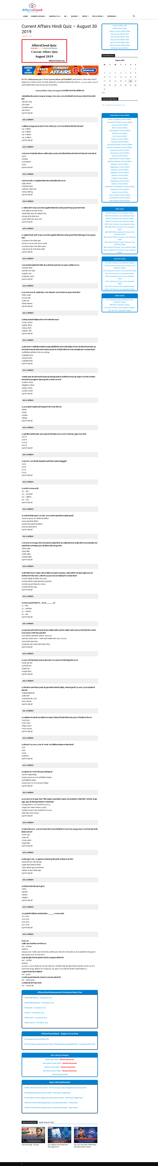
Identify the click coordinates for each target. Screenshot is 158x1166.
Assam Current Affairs (120, 125)
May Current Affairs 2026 (119, 40)
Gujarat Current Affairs (119, 139)
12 (115, 77)
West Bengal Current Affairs (119, 201)
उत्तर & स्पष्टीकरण (28, 120)
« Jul (103, 92)
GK (65, 16)
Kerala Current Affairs (120, 156)
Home (25, 16)
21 (126, 81)
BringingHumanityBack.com (115, 105)
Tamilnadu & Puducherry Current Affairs (120, 187)
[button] (133, 16)
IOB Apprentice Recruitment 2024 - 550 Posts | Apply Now (48, 1093)
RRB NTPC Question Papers (120, 305)
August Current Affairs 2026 (119, 31)
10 (104, 77)
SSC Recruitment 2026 (60, 1071)
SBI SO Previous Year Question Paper (119, 219)
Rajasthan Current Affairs (119, 181)
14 (126, 77)
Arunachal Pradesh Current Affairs (120, 122)
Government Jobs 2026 (60, 1063)
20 (121, 81)
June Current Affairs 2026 (119, 37)
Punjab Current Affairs (119, 178)
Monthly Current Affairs (120, 48)
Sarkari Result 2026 (59, 1075)
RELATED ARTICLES (29, 1122)
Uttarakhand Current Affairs (119, 198)
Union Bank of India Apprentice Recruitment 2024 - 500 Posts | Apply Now (54, 1098)
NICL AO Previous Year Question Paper (119, 273)
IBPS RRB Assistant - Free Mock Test (39, 1003)
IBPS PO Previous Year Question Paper (120, 221)
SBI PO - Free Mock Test (34, 1013)
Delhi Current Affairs (119, 133)
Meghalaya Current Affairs (120, 167)
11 (110, 77)
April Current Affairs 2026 (119, 42)
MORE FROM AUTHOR (46, 1122)
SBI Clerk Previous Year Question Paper (119, 216)
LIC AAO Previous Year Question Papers (119, 263)
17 (104, 81)
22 (130, 81)
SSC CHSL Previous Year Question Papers (120, 308)
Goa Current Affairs (120, 136)
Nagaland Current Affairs (119, 173)
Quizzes (74, 16)
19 (115, 81)
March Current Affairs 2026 (120, 45)
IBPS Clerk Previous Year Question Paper (120, 224)
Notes (84, 16)
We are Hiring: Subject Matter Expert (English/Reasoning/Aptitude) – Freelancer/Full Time (60, 1044)
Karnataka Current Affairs (119, 153)
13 (121, 77)
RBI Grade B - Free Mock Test (36, 1023)
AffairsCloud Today (120, 28)
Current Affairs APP (120, 26)
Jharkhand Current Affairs (119, 150)
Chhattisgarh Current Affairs (119, 131)
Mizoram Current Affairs (120, 170)
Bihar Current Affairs (119, 128)
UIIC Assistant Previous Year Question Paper (119, 271)
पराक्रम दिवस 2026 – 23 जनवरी (30, 1145)
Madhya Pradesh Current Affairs (120, 161)
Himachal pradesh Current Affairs (119, 145)
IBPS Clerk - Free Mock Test (36, 1018)
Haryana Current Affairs (120, 142)
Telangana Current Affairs (119, 189)
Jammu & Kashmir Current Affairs (119, 147)
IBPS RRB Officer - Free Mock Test (38, 998)
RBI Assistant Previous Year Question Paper (120, 247)
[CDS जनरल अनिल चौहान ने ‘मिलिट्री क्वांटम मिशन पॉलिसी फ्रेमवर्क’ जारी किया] (86, 1135)
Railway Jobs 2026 (59, 1067)
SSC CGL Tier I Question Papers (119, 310)
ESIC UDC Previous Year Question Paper (119, 286)
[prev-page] (23, 1151)
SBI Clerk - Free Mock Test (35, 1008)
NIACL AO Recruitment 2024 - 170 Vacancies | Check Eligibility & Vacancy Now (56, 1088)
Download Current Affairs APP (37, 1039)
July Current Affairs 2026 (120, 34)
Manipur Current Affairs (120, 164)
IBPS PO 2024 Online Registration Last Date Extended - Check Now (51, 1108)
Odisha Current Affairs (119, 175)
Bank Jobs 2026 (60, 1059)
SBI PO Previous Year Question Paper (119, 213)
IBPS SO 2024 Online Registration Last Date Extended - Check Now (51, 1103)
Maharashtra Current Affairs (119, 159)
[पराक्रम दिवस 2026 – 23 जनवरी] (34, 1135)
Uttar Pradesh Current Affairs (120, 195)
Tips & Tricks (97, 16)
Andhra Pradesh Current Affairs (119, 119)
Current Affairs (37, 16)
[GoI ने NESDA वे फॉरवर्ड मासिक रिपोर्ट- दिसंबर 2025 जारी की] (60, 1135)
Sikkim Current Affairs (119, 184)
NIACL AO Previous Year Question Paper (120, 289)
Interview (111, 16)
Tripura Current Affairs (119, 192)
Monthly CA (54, 16)
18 (110, 81)
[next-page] (26, 1151)
